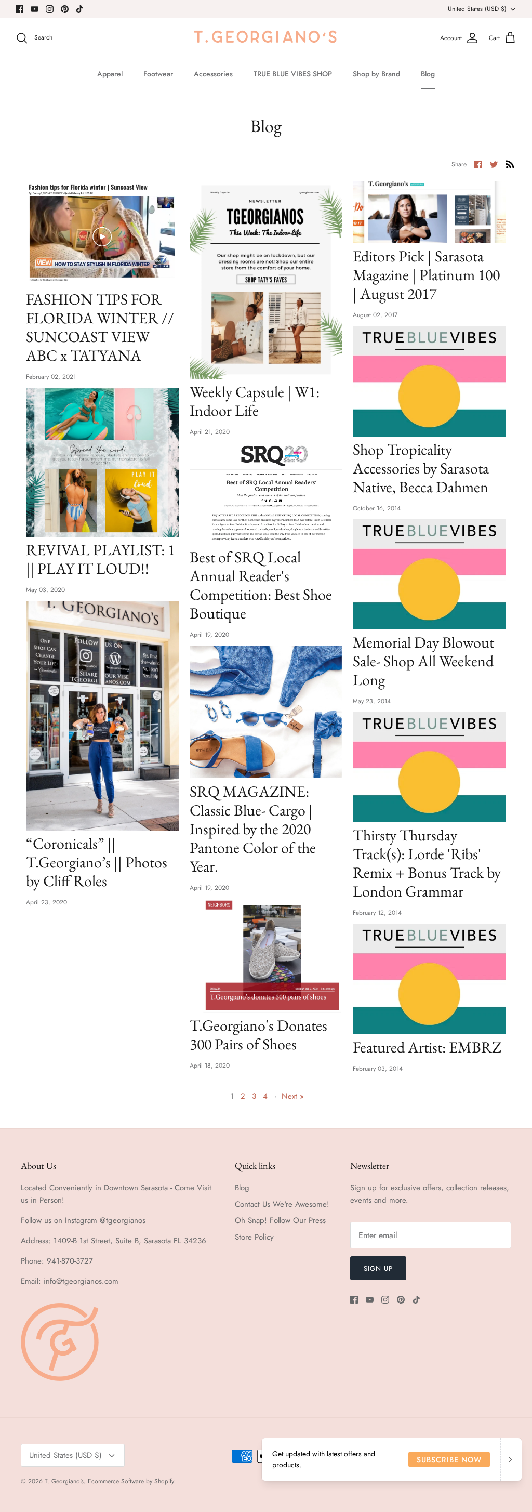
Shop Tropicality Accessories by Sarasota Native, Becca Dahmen (421, 468)
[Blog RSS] (510, 163)
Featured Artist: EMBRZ (427, 1047)
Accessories (213, 74)
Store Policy (254, 1237)
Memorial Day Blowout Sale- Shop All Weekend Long (423, 661)
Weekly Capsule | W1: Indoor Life (255, 401)
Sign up (378, 1268)
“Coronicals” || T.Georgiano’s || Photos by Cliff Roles (96, 862)
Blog (428, 74)
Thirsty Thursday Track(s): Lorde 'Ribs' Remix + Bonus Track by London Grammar (427, 863)
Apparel (110, 74)
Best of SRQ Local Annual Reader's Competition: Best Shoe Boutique (261, 585)
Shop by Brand (376, 74)
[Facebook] (19, 9)
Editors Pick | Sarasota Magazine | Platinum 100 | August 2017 (426, 275)
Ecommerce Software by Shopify (131, 1481)
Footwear (158, 74)
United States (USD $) (477, 9)
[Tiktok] (80, 9)
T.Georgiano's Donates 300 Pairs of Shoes (258, 1034)
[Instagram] (50, 9)
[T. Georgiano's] (266, 38)
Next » (293, 1096)
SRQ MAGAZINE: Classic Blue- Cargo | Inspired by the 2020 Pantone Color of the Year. (253, 828)
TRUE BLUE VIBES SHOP (293, 74)
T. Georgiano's (64, 1481)
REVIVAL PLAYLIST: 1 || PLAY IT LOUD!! (100, 559)
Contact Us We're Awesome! (282, 1204)
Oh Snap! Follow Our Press (280, 1220)
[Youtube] (34, 9)
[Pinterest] (65, 9)
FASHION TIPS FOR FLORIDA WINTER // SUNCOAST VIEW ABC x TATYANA (100, 327)
